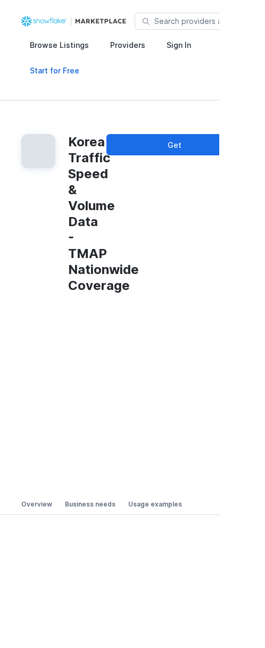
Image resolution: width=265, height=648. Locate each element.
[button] (59, 44)
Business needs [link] (90, 504)
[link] (74, 21)
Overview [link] (36, 504)
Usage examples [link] (155, 504)
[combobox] (207, 21)
